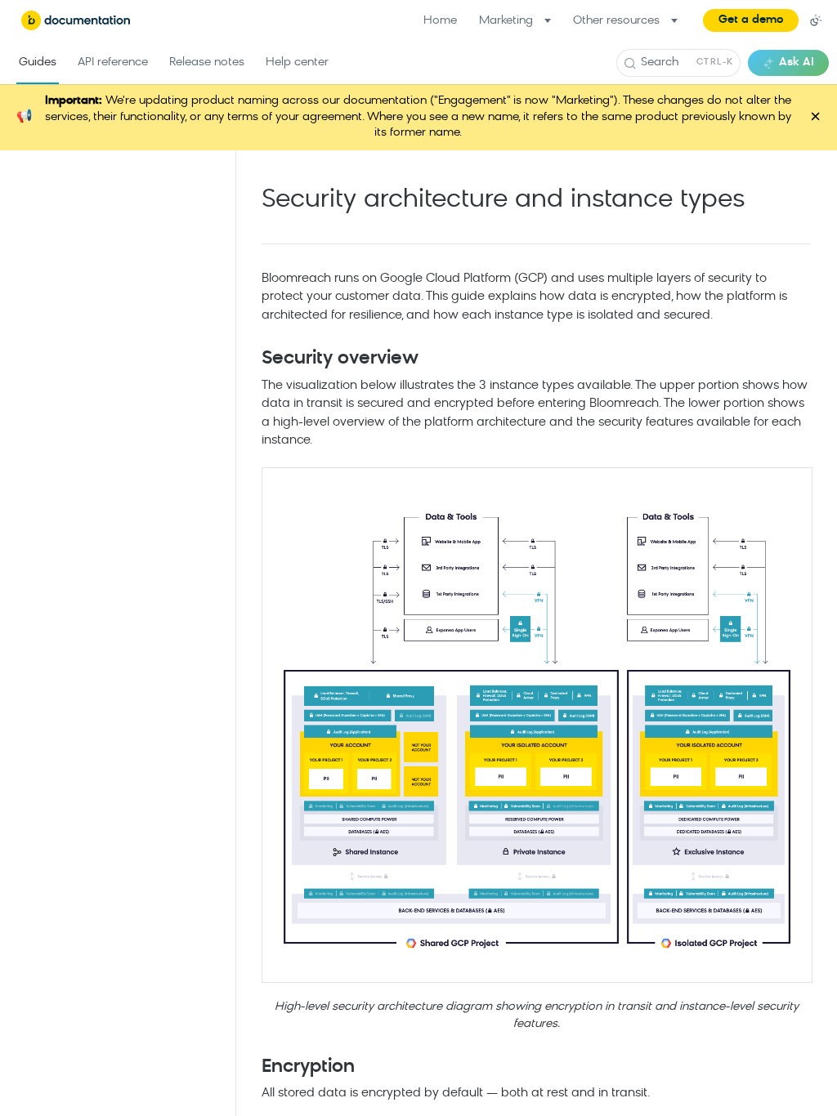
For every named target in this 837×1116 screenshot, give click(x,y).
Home (440, 21)
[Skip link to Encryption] (250, 1067)
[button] (751, 20)
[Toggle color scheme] (816, 20)
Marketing (506, 21)
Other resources (616, 21)
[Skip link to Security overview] (250, 359)
